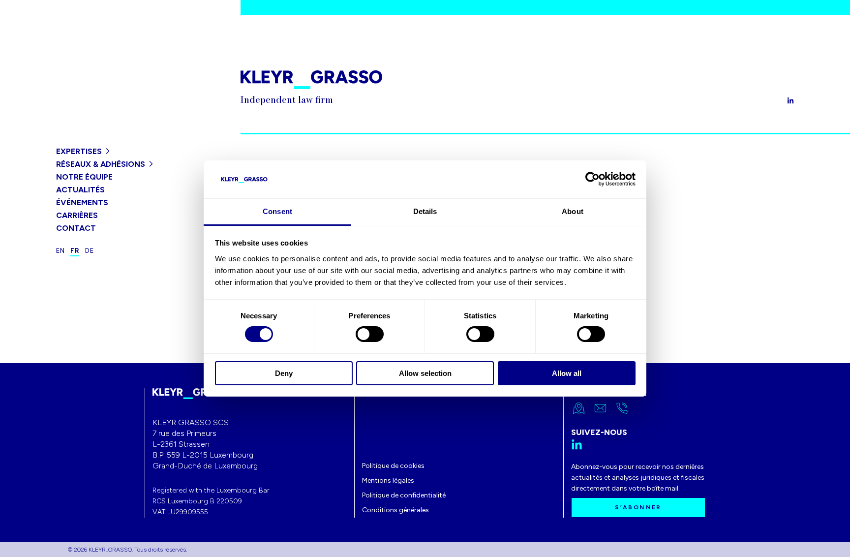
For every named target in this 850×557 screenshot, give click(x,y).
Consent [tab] (277, 211)
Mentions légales (388, 480)
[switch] (370, 334)
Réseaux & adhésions (100, 164)
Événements (82, 202)
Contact (76, 228)
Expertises (79, 151)
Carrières (77, 215)
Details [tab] (425, 211)
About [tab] (572, 211)
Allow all (566, 373)
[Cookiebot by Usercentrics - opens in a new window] (592, 179)
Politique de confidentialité (404, 495)
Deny (284, 373)
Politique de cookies (393, 466)
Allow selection (425, 373)
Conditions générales (395, 510)
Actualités (80, 189)
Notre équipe (84, 177)
